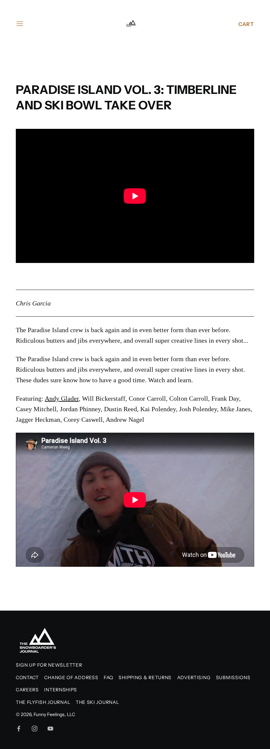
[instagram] (34, 728)
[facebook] (19, 728)
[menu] (20, 24)
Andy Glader (62, 398)
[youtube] (50, 728)
